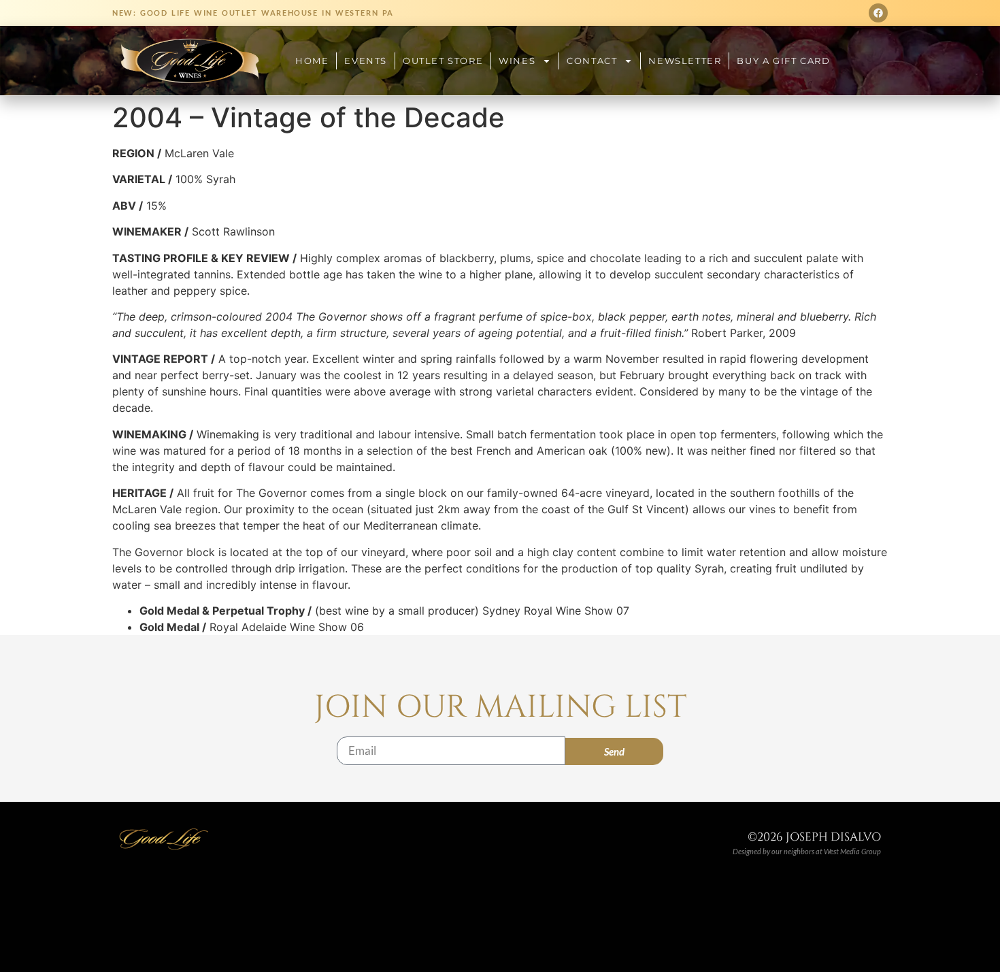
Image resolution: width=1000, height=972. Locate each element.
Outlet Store (443, 60)
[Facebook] (878, 12)
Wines (517, 60)
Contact (592, 60)
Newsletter (684, 60)
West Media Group (852, 851)
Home (312, 60)
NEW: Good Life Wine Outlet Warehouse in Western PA (253, 12)
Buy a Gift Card (783, 60)
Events (365, 60)
